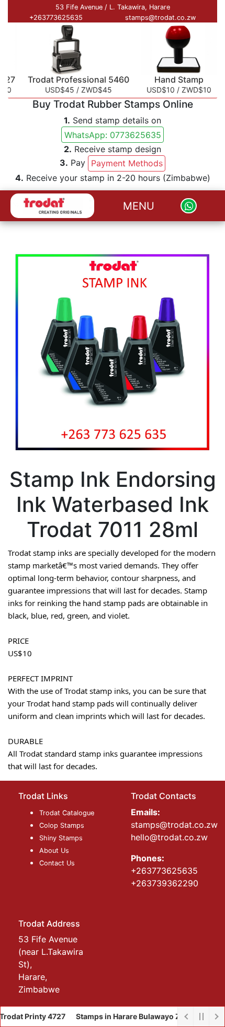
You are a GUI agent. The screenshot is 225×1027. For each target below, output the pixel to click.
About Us (54, 850)
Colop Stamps (61, 825)
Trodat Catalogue (66, 813)
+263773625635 (56, 17)
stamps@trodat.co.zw (160, 17)
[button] (112, 135)
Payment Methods (127, 163)
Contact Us (57, 863)
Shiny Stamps (61, 838)
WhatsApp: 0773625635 (112, 135)
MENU (138, 206)
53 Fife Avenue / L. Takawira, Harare (112, 7)
